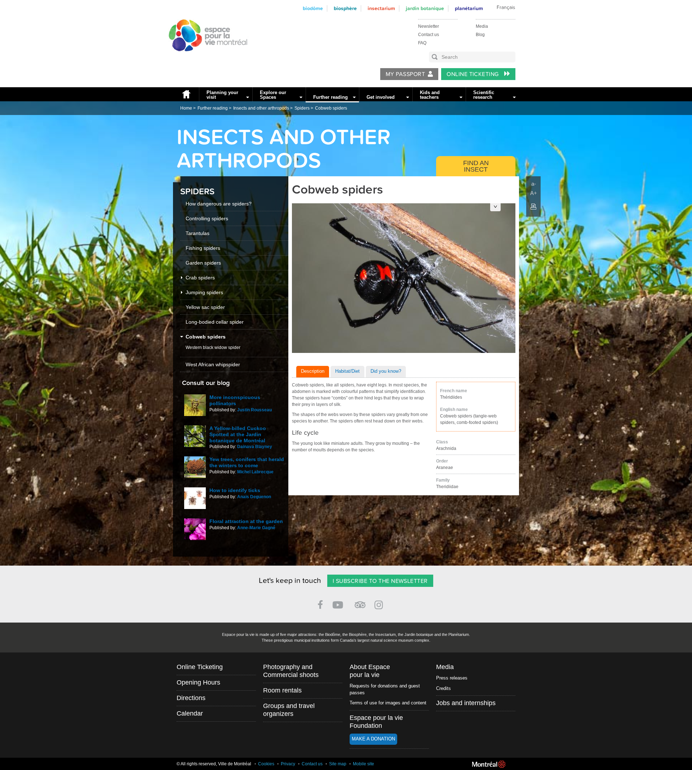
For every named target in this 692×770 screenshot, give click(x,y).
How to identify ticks (234, 490)
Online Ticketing (473, 74)
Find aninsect (476, 166)
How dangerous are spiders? (219, 204)
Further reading (330, 97)
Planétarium (469, 8)
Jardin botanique (425, 8)
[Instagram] (380, 604)
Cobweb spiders (331, 108)
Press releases (451, 678)
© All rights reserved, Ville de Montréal (214, 763)
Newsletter (428, 26)
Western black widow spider (213, 347)
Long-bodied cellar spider (215, 322)
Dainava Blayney (254, 446)
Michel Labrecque (255, 471)
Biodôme (313, 8)
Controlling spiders (207, 218)
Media (482, 26)
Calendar (190, 713)
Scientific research (483, 95)
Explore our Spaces (273, 95)
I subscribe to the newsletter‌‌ (380, 581)
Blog (480, 34)
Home (186, 94)
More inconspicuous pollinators (234, 400)
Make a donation (373, 739)
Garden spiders (203, 263)
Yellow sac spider (205, 307)
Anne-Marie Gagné (256, 527)
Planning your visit (222, 95)
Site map (337, 763)
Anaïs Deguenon (254, 496)
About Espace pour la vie (370, 670)
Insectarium (381, 8)
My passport (405, 74)
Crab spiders (200, 277)
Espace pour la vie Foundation (376, 721)
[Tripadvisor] (360, 602)
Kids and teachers (430, 95)
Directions (191, 698)
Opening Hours (198, 682)
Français (506, 7)
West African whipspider (213, 364)
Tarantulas (197, 233)
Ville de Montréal (488, 764)
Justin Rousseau (254, 409)
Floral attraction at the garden (246, 521)
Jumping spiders (204, 292)
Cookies (266, 763)
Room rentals (282, 690)
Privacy (288, 763)
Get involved (381, 97)
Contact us (428, 34)
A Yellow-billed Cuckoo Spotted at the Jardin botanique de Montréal (237, 434)
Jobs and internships (466, 703)
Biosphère (345, 8)
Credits (443, 688)
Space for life (205, 58)
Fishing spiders (203, 248)
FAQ (422, 42)
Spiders (302, 108)
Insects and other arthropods (261, 108)
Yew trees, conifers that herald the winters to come (246, 462)
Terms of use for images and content (388, 702)
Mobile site (363, 763)
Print (533, 206)
